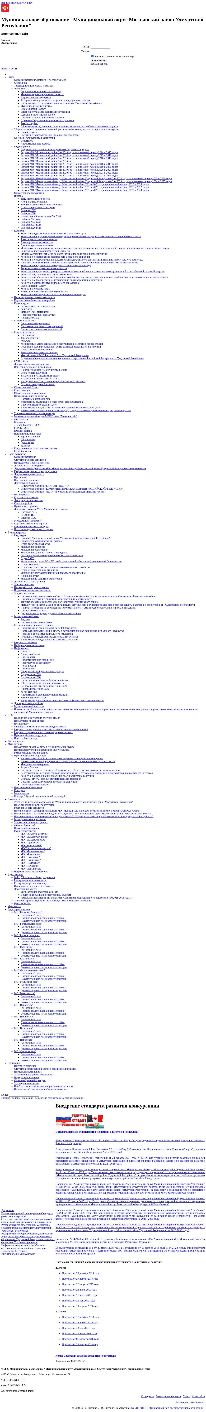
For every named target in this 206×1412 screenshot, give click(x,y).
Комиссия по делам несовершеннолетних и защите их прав (53, 233)
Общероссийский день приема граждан (42, 671)
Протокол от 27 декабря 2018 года (80, 1317)
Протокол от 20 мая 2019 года (78, 1300)
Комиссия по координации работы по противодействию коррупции (58, 775)
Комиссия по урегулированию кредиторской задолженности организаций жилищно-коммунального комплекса (82, 259)
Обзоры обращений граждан (30, 1080)
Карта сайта (198, 1396)
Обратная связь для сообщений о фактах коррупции (49, 781)
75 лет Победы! (29, 691)
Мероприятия (21, 793)
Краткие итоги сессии (26, 497)
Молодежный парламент (27, 520)
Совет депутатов (17, 454)
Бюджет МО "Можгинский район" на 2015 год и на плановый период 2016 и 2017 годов (69, 158)
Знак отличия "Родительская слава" (40, 378)
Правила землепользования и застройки (43, 918)
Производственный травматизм (38, 314)
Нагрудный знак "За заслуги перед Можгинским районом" (53, 381)
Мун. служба (15, 744)
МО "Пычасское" (30, 865)
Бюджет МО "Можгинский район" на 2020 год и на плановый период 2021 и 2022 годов (69, 172)
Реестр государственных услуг (31, 883)
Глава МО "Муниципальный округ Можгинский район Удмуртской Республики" (65, 538)
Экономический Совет (33, 108)
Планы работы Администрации (31, 587)
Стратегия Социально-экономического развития (47, 120)
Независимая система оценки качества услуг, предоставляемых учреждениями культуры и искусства (76, 410)
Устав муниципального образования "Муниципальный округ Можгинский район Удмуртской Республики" (73, 802)
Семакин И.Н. (28, 514)
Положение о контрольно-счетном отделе (37, 717)
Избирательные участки (34, 201)
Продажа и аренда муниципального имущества (47, 633)
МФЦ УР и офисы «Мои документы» (34, 877)
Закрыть (5, 40)
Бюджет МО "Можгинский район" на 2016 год (46, 161)
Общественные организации (30, 393)
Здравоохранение (30, 338)
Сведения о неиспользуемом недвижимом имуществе (50, 135)
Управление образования (34, 549)
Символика (20, 82)
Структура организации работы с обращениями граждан (45, 1068)
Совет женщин (22, 390)
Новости (25, 651)
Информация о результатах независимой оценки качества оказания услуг (61, 407)
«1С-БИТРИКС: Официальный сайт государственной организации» (167, 1408)
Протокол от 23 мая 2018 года (78, 1328)
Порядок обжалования (26, 828)
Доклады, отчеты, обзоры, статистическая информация (51, 778)
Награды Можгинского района (31, 871)
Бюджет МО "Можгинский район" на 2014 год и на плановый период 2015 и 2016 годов (69, 155)
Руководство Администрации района (41, 541)
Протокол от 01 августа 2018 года (80, 1339)
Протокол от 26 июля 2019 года (79, 1289)
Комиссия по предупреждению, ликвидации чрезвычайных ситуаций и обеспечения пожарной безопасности (81, 236)
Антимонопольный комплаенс (18, 1253)
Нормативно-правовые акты (36, 622)
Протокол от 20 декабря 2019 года (80, 1273)
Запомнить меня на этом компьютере (114, 56)
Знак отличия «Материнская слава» (40, 375)
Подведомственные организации (32, 590)
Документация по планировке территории (44, 920)
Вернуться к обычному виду (17, 2)
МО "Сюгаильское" (31, 868)
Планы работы (22, 494)
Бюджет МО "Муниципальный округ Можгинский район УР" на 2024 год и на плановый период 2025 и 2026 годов (85, 184)
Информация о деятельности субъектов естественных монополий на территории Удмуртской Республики (23, 1248)
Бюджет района (22, 146)
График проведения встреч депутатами (35, 471)
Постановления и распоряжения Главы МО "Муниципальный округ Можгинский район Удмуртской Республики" (77, 810)
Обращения (14, 1063)
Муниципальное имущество (36, 106)
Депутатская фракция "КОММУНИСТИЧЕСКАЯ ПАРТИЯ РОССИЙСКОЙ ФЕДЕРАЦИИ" (72, 488)
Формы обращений (24, 825)
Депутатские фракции (26, 483)
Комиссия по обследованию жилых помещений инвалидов (53, 294)
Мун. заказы (14, 906)
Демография (27, 442)
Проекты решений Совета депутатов (34, 804)
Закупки (25, 619)
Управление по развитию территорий (41, 578)
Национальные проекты (27, 433)
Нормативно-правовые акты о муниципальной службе (44, 746)
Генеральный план (31, 915)
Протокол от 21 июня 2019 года (79, 1295)
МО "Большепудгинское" (34, 836)
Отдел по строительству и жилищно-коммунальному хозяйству (55, 567)
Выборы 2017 (28, 210)
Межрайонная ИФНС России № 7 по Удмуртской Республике (55, 355)
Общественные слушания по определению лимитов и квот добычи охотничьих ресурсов (69, 126)
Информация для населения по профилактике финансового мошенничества (62, 700)
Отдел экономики (30, 564)
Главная (5, 1098)
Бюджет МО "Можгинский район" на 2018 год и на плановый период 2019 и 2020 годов (69, 166)
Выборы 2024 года (31, 224)
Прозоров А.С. (29, 512)
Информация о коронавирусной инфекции (44, 694)
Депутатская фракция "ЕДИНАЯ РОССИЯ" (45, 485)
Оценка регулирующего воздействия (34, 137)
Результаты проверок (25, 642)
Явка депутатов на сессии (28, 500)
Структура (20, 535)
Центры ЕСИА (22, 903)
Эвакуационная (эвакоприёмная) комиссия (44, 291)
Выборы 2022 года (31, 222)
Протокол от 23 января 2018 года (80, 1344)
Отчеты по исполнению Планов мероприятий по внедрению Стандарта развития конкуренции (28, 1220)
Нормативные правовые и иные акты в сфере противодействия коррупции (62, 758)
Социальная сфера (24, 332)
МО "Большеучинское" (33, 839)
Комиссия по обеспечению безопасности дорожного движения (55, 256)
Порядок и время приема (28, 1071)
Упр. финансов (16, 741)
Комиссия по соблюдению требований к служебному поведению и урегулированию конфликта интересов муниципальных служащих (94, 277)
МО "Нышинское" (31, 860)
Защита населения (24, 593)
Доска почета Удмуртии (34, 372)
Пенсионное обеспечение (28, 787)
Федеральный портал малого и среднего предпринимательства (55, 100)
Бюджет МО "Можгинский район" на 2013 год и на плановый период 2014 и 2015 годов (69, 152)
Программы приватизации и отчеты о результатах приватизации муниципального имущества (72, 630)
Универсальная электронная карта (39, 891)
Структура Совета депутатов (30, 459)
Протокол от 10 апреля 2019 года (80, 1306)
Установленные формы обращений (33, 1074)
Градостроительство (25, 831)
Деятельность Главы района (29, 581)
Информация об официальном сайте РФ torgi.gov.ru (49, 628)
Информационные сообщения (37, 659)
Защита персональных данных (31, 822)
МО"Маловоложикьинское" (36, 848)
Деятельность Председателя (29, 465)
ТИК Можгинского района (35, 198)
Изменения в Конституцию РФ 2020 (41, 216)
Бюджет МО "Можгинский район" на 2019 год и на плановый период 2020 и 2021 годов (69, 169)
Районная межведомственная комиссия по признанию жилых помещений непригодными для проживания (79, 262)
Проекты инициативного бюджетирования (44, 680)
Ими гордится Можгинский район (33, 367)
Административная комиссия (37, 245)
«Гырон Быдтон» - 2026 (27, 425)
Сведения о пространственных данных (35, 448)
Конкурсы (26, 309)
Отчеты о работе (23, 503)
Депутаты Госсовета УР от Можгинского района (41, 509)
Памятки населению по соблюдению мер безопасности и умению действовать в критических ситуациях (78, 607)
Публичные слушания (26, 506)
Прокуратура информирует (36, 662)
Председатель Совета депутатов (31, 462)
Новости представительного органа (33, 529)
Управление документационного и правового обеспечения (53, 572)
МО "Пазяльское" (30, 862)
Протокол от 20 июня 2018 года (79, 1333)
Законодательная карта (26, 1083)
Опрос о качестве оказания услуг (39, 404)
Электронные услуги (25, 889)
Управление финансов (33, 546)
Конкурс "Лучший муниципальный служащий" (40, 796)
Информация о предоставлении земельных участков (49, 639)
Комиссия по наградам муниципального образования (50, 282)
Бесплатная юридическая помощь (39, 352)
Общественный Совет (26, 387)
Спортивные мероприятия (35, 323)
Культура (25, 340)
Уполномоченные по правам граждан (34, 413)
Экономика (20, 88)
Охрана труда (21, 303)
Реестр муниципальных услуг (30, 880)
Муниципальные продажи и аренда (33, 625)
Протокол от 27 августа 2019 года (80, 1284)
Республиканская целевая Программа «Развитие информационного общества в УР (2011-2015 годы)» (76, 897)
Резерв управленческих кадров (31, 752)
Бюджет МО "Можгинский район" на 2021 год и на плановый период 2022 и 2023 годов (69, 175)
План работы (28, 657)
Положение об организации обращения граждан (40, 1089)
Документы (27, 140)
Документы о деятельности (29, 474)
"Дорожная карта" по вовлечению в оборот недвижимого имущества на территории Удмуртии (66, 129)
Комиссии (19, 230)
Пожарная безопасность (34, 610)
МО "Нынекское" (30, 857)
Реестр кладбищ (29, 123)
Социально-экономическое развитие (41, 91)
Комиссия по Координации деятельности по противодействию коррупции (62, 280)
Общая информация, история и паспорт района (40, 79)
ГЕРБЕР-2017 (21, 427)
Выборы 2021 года (31, 219)
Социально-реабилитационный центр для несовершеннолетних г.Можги (61, 346)
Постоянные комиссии (26, 480)
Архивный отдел (30, 575)
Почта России (28, 665)
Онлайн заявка (29, 132)
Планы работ (21, 723)
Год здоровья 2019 (31, 674)
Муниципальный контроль (29, 706)
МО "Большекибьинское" (35, 833)
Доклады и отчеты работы (28, 703)
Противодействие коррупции (30, 735)
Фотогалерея (21, 419)
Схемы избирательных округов (38, 207)
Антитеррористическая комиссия (39, 239)
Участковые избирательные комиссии (41, 204)
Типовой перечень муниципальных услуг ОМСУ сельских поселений (52, 900)
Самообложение (23, 451)
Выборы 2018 (28, 213)
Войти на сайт (9, 68)
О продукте (147, 1396)
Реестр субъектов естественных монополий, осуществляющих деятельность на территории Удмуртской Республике (26, 1227)
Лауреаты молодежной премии (38, 384)
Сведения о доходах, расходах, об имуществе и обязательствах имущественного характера (70, 770)
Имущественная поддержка (36, 97)
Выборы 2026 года (31, 227)
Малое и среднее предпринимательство (42, 94)
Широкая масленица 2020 (35, 688)
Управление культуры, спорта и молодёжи (44, 552)
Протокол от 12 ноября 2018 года (80, 1322)
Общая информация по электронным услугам (46, 894)
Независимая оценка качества (30, 396)
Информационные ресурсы (36, 143)
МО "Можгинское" (31, 854)
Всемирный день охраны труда (38, 306)
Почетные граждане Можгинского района (44, 369)
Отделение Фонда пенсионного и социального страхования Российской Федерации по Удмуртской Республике (82, 358)
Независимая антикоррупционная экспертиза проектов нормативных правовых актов (68, 761)
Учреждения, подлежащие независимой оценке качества (52, 401)
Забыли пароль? (99, 63)
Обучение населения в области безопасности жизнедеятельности (56, 599)
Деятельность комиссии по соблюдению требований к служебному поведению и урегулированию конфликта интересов (87, 773)
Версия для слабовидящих (190, 1402)
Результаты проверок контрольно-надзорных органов (43, 732)
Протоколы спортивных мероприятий (41, 329)
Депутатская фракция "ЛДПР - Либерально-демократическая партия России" (63, 491)
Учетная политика (24, 584)
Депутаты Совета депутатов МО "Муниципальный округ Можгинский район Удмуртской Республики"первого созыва (80, 468)
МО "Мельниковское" (33, 851)
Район (11, 77)
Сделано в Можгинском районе (38, 114)
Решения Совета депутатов (29, 807)
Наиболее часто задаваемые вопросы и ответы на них (43, 1086)
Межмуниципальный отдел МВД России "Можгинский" (45, 416)
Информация (21, 648)
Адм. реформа (15, 874)
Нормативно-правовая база (35, 398)
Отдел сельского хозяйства (35, 543)
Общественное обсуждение (29, 193)
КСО (10, 715)
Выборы (18, 195)
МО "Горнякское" (30, 842)
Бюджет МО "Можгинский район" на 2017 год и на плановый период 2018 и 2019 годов (69, 164)
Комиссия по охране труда (35, 288)
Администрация (17, 532)
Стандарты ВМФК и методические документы (40, 726)
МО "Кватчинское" (31, 845)
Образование (28, 335)
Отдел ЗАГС (27, 558)
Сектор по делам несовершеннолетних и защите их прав (52, 555)
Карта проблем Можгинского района (34, 300)
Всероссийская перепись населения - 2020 (44, 686)
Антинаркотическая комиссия (37, 242)
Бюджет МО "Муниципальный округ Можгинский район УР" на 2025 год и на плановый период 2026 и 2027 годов (85, 187)
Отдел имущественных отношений (40, 570)
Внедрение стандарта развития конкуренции (45, 111)
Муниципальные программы (30, 819)
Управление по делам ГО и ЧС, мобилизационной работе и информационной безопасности (71, 561)
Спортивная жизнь (24, 320)
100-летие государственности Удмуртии (43, 683)
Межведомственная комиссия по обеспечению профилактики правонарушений (64, 253)
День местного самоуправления (31, 364)
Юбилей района (23, 430)
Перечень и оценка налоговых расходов (43, 117)
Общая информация (25, 456)
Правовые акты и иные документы (33, 886)
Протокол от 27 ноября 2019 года (80, 1278)
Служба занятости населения (36, 349)
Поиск (186, 1396)
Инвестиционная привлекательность (34, 297)
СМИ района (21, 361)
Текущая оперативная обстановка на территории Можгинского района (59, 601)
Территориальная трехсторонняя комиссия (44, 268)
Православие (28, 668)
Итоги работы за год (25, 738)
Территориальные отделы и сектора (33, 85)
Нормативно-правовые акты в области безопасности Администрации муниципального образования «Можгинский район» (88, 596)
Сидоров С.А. (28, 517)
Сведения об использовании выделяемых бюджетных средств (55, 149)
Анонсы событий (30, 654)
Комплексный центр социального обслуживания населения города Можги (62, 343)
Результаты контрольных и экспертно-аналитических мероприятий (51, 729)
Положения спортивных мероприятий (42, 326)
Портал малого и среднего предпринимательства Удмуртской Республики (61, 103)
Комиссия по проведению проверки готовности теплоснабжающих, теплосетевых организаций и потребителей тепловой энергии (92, 271)
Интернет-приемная (25, 1065)
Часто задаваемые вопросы (35, 784)
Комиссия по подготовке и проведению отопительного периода (56, 265)
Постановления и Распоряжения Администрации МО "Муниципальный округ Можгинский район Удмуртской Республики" (83, 813)
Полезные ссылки (30, 317)
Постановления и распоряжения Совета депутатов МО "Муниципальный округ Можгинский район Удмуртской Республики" (83, 816)
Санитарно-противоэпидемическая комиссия (45, 251)
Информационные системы (29, 645)
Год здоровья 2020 (31, 677)
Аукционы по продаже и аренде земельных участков (50, 636)
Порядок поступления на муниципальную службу (41, 749)
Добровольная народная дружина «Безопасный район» (51, 613)
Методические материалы (35, 311)
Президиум (20, 477)
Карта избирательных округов (30, 523)
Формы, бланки (29, 767)
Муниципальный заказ (26, 616)
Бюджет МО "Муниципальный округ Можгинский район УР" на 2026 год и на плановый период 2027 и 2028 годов (85, 190)
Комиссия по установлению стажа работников (46, 274)
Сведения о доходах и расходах (31, 526)
